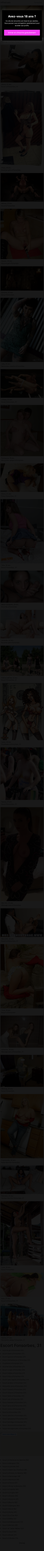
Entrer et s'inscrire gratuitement (22, 33)
